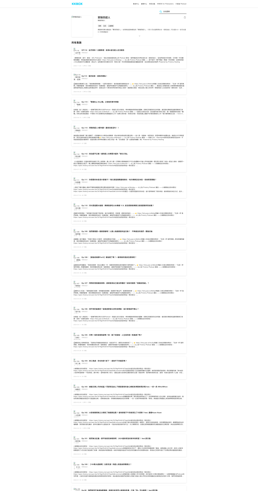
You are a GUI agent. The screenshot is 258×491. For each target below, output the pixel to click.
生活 (105, 26)
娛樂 (100, 26)
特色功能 (152, 4)
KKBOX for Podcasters (165, 4)
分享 (185, 17)
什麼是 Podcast (181, 4)
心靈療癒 (110, 26)
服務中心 (144, 4)
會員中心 (136, 4)
